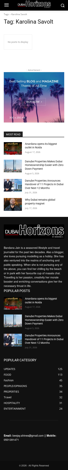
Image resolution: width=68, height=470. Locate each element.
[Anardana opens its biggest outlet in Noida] (13, 148)
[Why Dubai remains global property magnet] (13, 204)
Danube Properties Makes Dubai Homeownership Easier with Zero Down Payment (44, 165)
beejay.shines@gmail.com (28, 435)
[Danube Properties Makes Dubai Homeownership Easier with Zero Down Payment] (13, 166)
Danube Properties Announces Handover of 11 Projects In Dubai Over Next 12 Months (44, 184)
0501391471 (11, 439)
